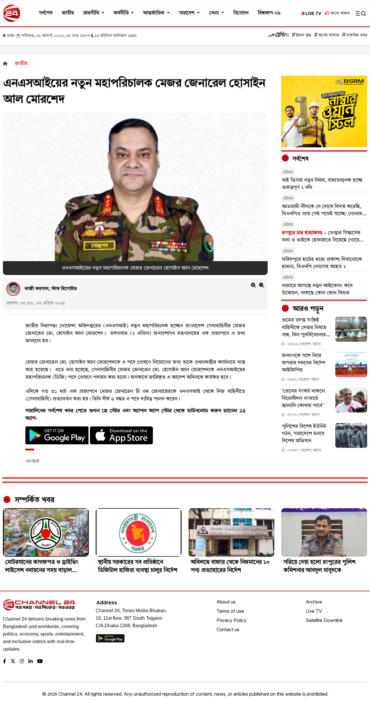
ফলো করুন (339, 13)
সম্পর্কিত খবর (33, 500)
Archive (314, 602)
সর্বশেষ (46, 13)
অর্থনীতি (122, 13)
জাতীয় (68, 13)
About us (226, 602)
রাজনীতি (91, 13)
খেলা (214, 13)
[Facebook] (4, 661)
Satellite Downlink (324, 620)
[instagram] (22, 661)
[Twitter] (12, 661)
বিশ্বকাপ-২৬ (269, 13)
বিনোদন (241, 13)
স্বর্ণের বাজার (328, 35)
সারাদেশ (187, 13)
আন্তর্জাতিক (154, 13)
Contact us (228, 629)
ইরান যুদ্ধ (303, 35)
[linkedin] (30, 661)
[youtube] (39, 661)
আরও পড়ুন (307, 309)
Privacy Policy (232, 620)
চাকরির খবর (356, 35)
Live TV (314, 611)
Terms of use (230, 611)
